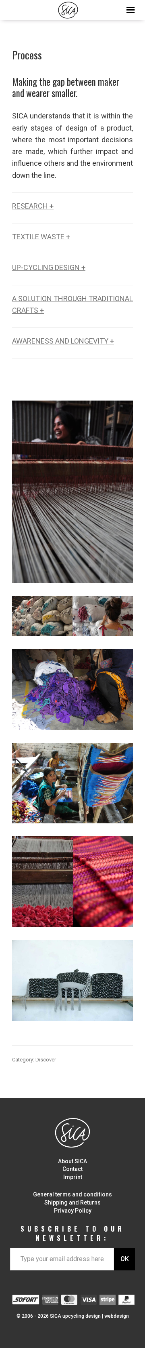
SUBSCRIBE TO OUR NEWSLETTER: (73, 1233)
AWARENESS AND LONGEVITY (63, 341)
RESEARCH (33, 206)
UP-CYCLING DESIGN (48, 267)
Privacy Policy (72, 1210)
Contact (72, 1169)
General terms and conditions (72, 1194)
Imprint (72, 1177)
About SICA (72, 1161)
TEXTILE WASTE (41, 236)
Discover (45, 1060)
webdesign (116, 1316)
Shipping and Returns (72, 1202)
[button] (72, 8)
